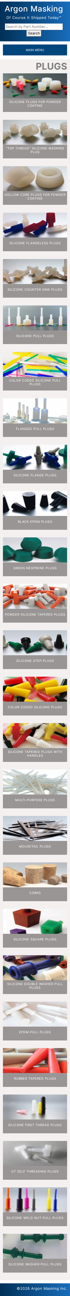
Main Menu (35, 50)
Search (34, 33)
